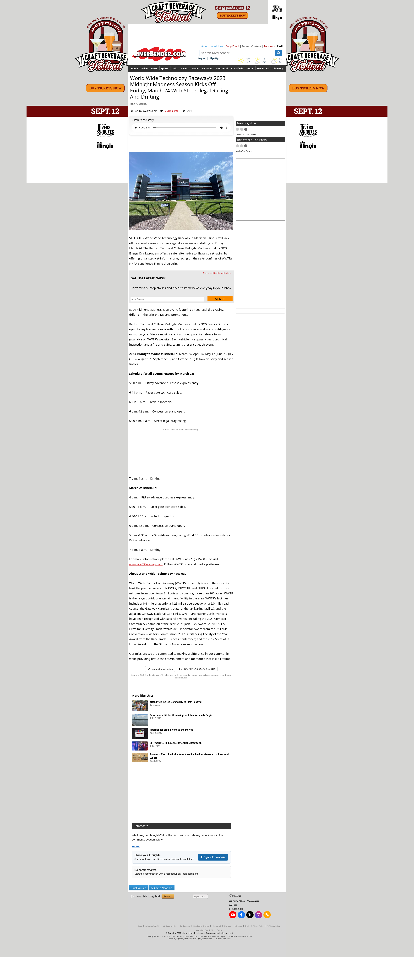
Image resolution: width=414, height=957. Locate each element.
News (154, 68)
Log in (201, 58)
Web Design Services (201, 926)
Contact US (216, 926)
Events (185, 68)
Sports (164, 68)
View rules (136, 846)
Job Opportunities (169, 926)
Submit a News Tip (161, 887)
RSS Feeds (238, 926)
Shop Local (222, 68)
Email (203, 896)
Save (189, 110)
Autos (250, 68)
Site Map (227, 926)
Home (134, 68)
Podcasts (269, 46)
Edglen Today (216, 930)
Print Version (139, 887)
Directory (278, 68)
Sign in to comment (214, 857)
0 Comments (171, 110)
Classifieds (237, 68)
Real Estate (263, 68)
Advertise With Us (152, 926)
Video (144, 68)
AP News (207, 68)
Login (196, 896)
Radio (280, 46)
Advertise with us (212, 46)
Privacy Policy (258, 926)
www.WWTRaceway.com (146, 564)
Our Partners (185, 926)
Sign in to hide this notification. (217, 273)
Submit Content (251, 46)
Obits (175, 68)
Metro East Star (202, 930)
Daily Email (232, 46)
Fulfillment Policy (273, 926)
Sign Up (214, 58)
